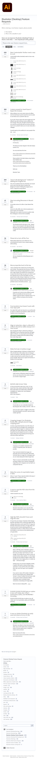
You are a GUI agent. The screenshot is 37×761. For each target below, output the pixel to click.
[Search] (32, 725)
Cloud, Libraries (6, 676)
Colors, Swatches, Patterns (21, 500)
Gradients (5, 685)
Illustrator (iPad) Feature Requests (13, 740)
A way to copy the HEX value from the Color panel (22, 490)
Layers (11, 482)
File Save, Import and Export (22, 134)
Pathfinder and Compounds (9, 698)
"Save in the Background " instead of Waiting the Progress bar (21, 180)
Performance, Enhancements (16, 341)
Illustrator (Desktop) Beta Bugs (13, 731)
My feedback (20, 46)
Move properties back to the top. (20, 265)
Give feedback (9, 729)
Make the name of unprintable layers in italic (22, 473)
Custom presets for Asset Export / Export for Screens (20, 110)
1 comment (29, 316)
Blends (4, 670)
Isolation (5, 689)
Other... (4, 696)
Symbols (5, 713)
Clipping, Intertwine (19, 438)
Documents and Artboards (9, 680)
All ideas (5, 663)
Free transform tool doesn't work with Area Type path (22, 307)
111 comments (13, 134)
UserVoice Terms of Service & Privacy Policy (25, 756)
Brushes (5, 672)
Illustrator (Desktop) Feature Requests (14, 735)
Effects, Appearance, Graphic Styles (10, 681)
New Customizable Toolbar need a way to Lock (22, 53)
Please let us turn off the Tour (19, 238)
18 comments (12, 246)
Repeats (5, 704)
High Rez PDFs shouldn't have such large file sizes (21, 517)
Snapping (5, 710)
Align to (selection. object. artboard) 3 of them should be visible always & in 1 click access (22, 326)
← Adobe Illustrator (6, 23)
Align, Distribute (6, 668)
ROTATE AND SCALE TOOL (18, 384)
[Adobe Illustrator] (7, 7)
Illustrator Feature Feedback (12, 742)
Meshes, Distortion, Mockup (9, 695)
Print (4, 702)
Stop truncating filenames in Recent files (21, 201)
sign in (14, 651)
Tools (17, 397)
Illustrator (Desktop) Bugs (12, 733)
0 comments (12, 500)
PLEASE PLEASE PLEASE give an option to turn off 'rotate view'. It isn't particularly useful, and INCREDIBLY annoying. (22, 593)
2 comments (12, 365)
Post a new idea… (7, 661)
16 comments (12, 216)
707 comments (30, 100)
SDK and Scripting (7, 706)
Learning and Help (7, 693)
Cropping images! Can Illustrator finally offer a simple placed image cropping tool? (21, 421)
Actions (5, 666)
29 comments (30, 191)
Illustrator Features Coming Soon (13, 744)
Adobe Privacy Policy (23, 757)
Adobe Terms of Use (14, 757)
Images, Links (6, 687)
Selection (5, 708)
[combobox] (17, 725)
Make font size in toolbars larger (20, 349)
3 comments (29, 340)
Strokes (5, 711)
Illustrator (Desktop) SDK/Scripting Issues (15, 737)
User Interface (13, 102)
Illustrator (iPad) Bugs (11, 738)
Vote (5, 56)
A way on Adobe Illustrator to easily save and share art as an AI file (21, 614)
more (14, 132)
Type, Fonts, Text (6, 717)
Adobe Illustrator (10, 748)
